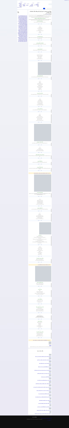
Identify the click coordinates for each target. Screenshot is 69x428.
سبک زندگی (38, 2)
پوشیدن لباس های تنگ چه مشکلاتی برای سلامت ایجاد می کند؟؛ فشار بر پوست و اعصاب (22, 39)
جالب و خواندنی (20, 5)
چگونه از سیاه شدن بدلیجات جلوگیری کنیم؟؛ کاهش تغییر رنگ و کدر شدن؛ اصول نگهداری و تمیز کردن (22, 36)
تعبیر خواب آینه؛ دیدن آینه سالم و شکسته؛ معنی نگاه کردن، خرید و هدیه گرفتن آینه (22, 23)
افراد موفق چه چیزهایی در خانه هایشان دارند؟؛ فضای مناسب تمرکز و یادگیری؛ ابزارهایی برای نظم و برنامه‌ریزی (22, 30)
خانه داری (37, 5)
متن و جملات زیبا (19, 3)
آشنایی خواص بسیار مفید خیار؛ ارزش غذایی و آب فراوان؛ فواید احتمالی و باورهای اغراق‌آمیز (22, 17)
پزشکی (32, 4)
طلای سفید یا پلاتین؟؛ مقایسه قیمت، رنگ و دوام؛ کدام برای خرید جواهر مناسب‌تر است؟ (22, 37)
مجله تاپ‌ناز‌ (50, 4)
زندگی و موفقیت (36, 4)
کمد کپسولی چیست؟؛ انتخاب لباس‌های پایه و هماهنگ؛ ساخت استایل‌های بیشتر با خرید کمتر (22, 19)
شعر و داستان (24, 4)
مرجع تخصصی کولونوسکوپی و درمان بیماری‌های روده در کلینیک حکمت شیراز (23, 29)
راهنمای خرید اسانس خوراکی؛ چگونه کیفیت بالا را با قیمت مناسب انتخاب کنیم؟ (22, 38)
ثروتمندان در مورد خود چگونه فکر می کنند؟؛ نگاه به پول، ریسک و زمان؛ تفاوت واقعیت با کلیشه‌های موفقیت (22, 31)
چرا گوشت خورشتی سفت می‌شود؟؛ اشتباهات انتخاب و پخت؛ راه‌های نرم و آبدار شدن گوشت (22, 24)
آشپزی (37, 6)
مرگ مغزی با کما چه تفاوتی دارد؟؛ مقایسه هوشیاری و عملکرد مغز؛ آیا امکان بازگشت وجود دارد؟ (22, 40)
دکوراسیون (28, 3)
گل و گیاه (27, 5)
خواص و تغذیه (31, 5)
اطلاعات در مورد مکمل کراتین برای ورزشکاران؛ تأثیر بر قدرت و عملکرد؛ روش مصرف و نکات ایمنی (22, 26)
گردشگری (20, 6)
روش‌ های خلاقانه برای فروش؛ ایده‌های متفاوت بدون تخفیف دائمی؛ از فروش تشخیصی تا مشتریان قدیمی (23, 22)
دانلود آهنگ (24, 5)
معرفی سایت (20, 4)
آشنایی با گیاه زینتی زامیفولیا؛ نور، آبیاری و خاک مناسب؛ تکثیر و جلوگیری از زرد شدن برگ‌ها (22, 35)
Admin (50, 345)
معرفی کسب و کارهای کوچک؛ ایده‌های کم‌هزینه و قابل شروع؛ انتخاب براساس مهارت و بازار (22, 21)
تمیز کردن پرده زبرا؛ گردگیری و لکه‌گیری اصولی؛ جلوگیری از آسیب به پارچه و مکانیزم (22, 18)
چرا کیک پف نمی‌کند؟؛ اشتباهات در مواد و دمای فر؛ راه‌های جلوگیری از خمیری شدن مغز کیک (22, 27)
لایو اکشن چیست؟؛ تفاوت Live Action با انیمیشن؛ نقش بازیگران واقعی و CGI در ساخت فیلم (22, 32)
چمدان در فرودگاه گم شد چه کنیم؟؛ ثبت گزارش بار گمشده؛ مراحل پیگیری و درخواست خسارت (22, 28)
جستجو (44, 8)
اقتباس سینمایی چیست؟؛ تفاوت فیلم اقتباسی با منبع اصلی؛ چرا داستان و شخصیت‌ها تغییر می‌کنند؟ (22, 33)
